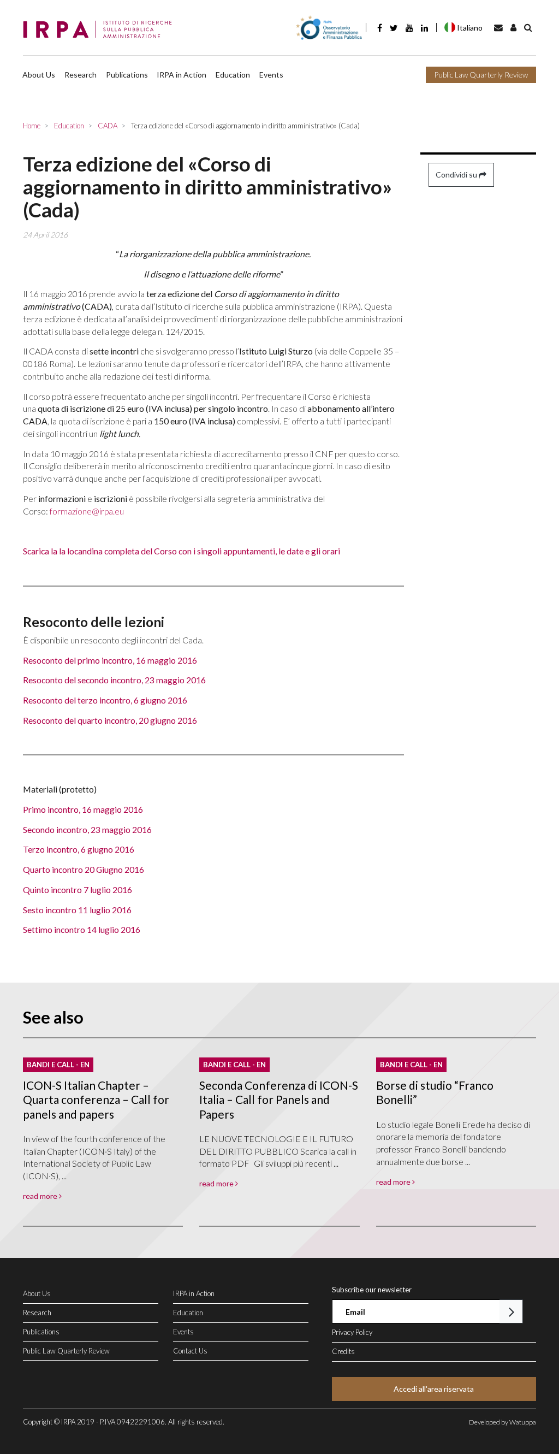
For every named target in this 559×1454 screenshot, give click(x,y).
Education (233, 74)
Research (80, 74)
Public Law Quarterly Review (481, 74)
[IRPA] (101, 30)
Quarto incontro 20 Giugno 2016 (83, 869)
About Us (38, 74)
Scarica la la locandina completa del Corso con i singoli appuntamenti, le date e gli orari (181, 551)
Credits (343, 1351)
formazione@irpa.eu (87, 511)
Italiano (470, 27)
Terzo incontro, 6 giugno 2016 (78, 849)
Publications (127, 74)
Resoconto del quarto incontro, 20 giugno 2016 (110, 720)
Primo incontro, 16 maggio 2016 (83, 809)
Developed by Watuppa (502, 1422)
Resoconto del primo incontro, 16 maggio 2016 (110, 660)
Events (271, 74)
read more (41, 1196)
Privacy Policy (352, 1332)
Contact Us (190, 1350)
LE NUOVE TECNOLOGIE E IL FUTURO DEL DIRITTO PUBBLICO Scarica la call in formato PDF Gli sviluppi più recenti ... (277, 1151)
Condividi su (457, 174)
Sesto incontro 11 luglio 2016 (77, 910)
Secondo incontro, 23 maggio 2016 (87, 829)
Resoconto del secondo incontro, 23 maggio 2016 (114, 680)
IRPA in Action (181, 74)
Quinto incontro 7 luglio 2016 (77, 889)
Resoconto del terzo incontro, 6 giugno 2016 (105, 700)
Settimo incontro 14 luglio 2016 (81, 929)
